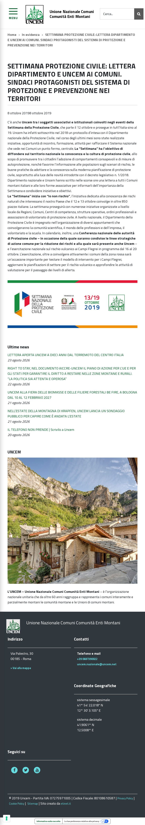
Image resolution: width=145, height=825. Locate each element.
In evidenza (31, 34)
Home (12, 34)
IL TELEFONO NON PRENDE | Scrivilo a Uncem (41, 429)
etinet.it (66, 803)
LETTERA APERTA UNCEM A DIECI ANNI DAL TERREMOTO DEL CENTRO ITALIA (66, 354)
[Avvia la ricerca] (138, 14)
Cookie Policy (16, 803)
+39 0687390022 (87, 659)
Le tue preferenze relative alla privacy (81, 821)
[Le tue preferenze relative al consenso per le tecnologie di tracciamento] (6, 818)
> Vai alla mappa (21, 668)
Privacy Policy (125, 798)
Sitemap (32, 803)
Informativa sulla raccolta (48, 821)
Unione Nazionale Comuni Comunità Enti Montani (72, 14)
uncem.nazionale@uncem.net (96, 664)
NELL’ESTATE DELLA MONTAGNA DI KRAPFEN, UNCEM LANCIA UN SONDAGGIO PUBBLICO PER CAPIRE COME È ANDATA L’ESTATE (66, 413)
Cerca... (108, 13)
